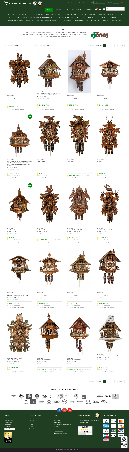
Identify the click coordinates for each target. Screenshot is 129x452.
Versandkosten (8, 424)
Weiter (121, 45)
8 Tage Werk (38, 14)
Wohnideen (95, 20)
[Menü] (127, 437)
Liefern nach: (89, 2)
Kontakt (89, 9)
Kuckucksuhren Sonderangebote (42, 17)
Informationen (35, 415)
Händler (31, 426)
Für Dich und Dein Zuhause (111, 20)
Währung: (109, 2)
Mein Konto (7, 426)
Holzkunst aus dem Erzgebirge (47, 20)
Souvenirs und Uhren (15, 20)
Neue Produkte (64, 23)
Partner (31, 424)
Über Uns (58, 9)
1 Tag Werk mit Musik (24, 14)
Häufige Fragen (78, 9)
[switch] (124, 446)
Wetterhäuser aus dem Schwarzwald (74, 20)
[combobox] (99, 2)
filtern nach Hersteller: (39, 45)
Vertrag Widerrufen (10, 428)
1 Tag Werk (10, 14)
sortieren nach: (8, 45)
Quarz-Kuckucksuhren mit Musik (111, 14)
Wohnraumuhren (114, 17)
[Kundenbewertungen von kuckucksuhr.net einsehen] (85, 431)
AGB (30, 422)
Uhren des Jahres (71, 14)
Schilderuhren (88, 17)
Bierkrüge (29, 20)
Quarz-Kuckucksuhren (88, 14)
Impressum (32, 431)
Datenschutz (32, 428)
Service (66, 9)
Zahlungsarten (8, 422)
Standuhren (100, 17)
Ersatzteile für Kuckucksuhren (68, 17)
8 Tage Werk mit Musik (54, 14)
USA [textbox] (95, 2)
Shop (48, 9)
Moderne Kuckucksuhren (18, 17)
